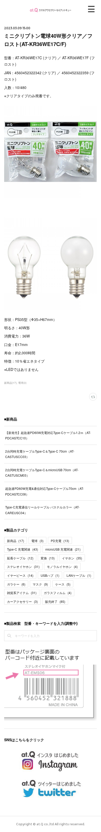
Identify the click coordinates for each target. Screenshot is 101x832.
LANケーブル (79, 575)
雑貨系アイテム (22, 592)
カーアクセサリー (22, 601)
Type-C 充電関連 (22, 549)
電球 (37, 540)
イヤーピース (20, 575)
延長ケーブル (20, 558)
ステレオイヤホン (23, 566)
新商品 (15, 540)
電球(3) (22, 383)
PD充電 (60, 540)
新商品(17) (10, 383)
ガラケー (16, 584)
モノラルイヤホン (62, 566)
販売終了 (55, 601)
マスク (40, 584)
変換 (48, 558)
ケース (62, 584)
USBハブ (50, 575)
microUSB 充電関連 (63, 549)
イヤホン (72, 558)
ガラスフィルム (57, 592)
